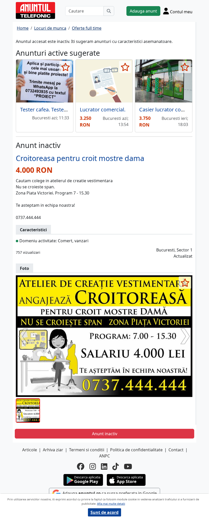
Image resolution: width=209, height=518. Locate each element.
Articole (29, 450)
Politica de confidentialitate (136, 450)
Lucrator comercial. (102, 109)
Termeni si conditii (86, 450)
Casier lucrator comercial (168, 109)
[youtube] (128, 466)
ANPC (104, 456)
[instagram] (92, 466)
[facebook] (80, 466)
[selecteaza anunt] (65, 67)
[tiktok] (115, 466)
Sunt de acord (104, 512)
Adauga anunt (143, 11)
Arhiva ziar (53, 450)
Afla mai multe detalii (111, 503)
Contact (176, 450)
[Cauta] (108, 11)
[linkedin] (104, 466)
